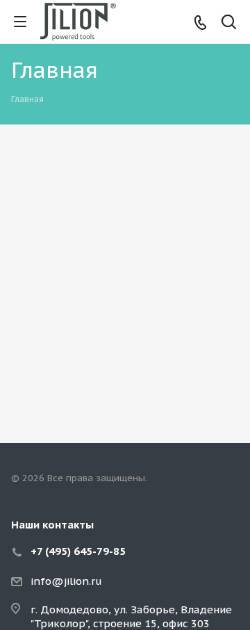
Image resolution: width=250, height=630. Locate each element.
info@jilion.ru (66, 581)
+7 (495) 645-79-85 (78, 551)
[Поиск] (229, 23)
